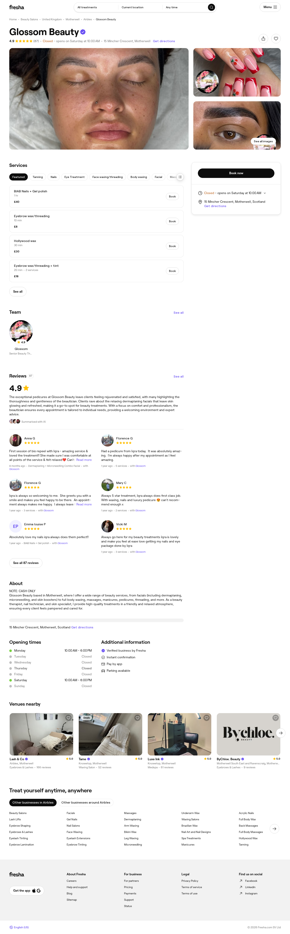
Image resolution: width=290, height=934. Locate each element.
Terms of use (189, 893)
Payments (130, 893)
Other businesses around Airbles (85, 802)
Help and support (77, 887)
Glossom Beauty (106, 19)
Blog (69, 893)
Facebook (251, 880)
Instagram (251, 893)
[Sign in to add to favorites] (276, 38)
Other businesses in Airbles (32, 802)
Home (13, 19)
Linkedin (250, 887)
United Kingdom (52, 19)
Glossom (14, 469)
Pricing (128, 887)
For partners (131, 880)
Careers (72, 880)
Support (129, 899)
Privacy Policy (189, 880)
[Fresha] (16, 7)
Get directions (164, 41)
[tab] (18, 176)
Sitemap (72, 899)
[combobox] (96, 7)
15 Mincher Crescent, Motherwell (127, 41)
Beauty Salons (29, 19)
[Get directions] (96, 620)
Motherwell (73, 19)
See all (179, 312)
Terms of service (191, 887)
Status (128, 906)
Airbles (87, 19)
